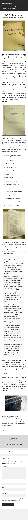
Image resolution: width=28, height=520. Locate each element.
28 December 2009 (20, 17)
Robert (11, 17)
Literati (10, 430)
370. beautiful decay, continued (14, 444)
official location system (19, 148)
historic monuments (8, 60)
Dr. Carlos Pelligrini (17, 297)
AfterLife (7, 3)
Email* (3, 487)
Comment (4, 466)
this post (10, 425)
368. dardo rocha (14, 439)
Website (4, 493)
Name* (4, 481)
